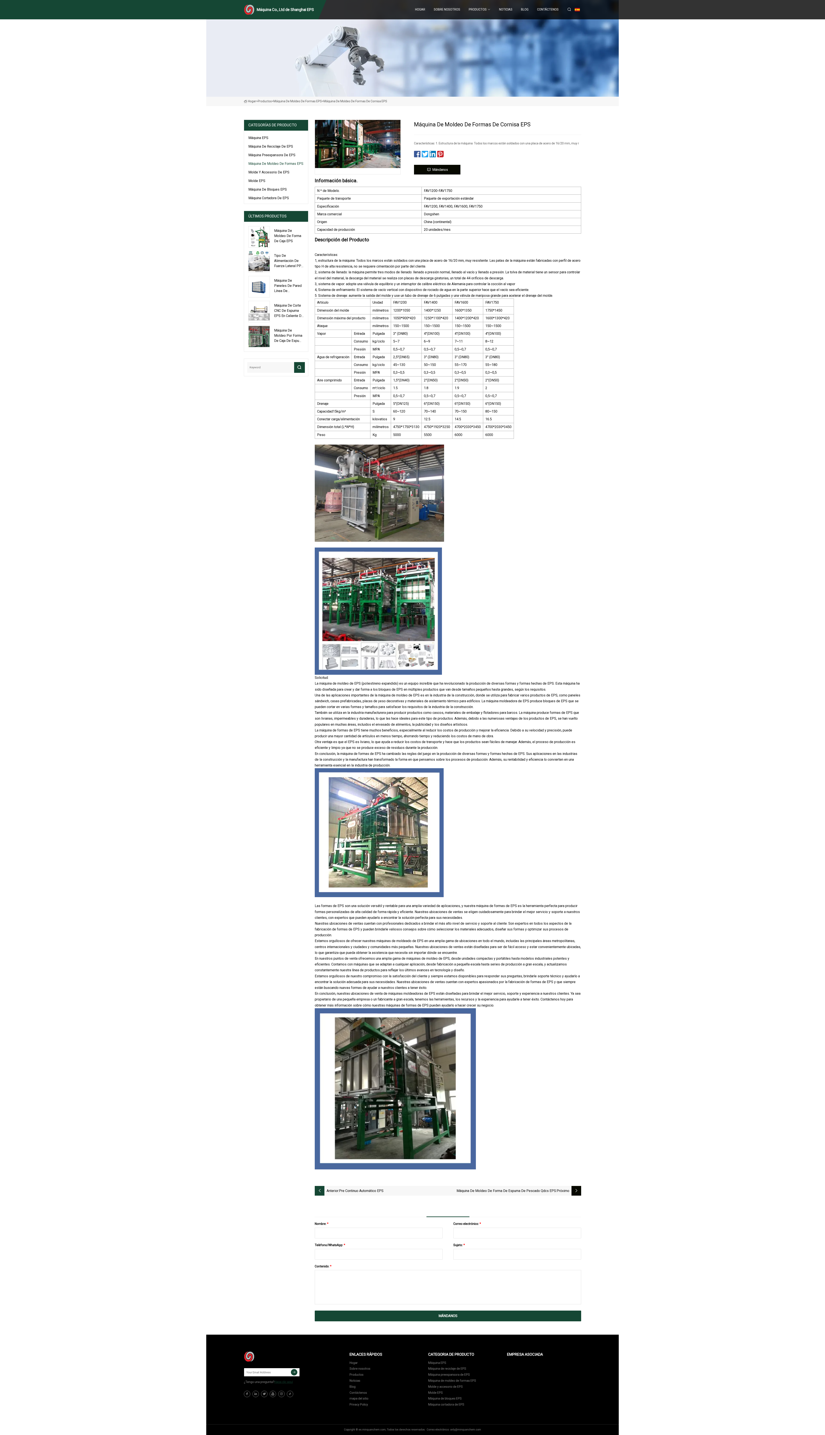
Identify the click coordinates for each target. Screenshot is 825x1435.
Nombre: (321, 1223)
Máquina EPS (258, 138)
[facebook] (247, 1394)
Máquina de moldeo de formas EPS (297, 101)
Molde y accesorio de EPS (268, 172)
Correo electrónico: (467, 1223)
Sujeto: (459, 1245)
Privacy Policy (359, 1404)
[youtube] (273, 1394)
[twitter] (264, 1394)
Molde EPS (256, 181)
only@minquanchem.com (465, 1429)
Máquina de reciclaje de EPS (270, 146)
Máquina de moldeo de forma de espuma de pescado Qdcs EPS (506, 1191)
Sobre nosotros (447, 9)
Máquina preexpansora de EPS (271, 155)
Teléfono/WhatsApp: (330, 1245)
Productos (478, 9)
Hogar (420, 9)
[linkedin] (255, 1394)
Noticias (505, 9)
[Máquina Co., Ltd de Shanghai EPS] (265, 1356)
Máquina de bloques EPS (267, 189)
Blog (525, 9)
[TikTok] (290, 1394)
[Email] (294, 1372)
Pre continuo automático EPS (361, 1191)
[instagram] (281, 1394)
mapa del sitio (359, 1398)
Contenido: (323, 1266)
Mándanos (440, 170)
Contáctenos (548, 9)
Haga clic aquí (283, 1382)
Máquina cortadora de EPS (268, 198)
